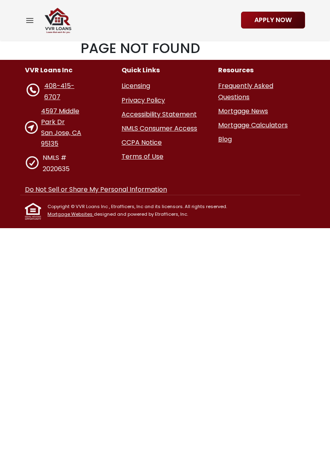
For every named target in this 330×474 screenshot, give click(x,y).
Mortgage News (243, 111)
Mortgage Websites (70, 214)
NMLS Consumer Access (159, 128)
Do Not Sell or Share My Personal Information (96, 189)
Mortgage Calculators (253, 125)
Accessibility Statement (159, 114)
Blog (225, 139)
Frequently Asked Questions (245, 91)
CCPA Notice (142, 142)
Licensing (136, 85)
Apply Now (273, 20)
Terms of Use (142, 156)
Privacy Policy (143, 100)
